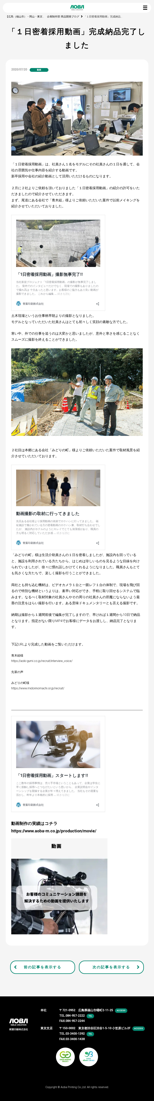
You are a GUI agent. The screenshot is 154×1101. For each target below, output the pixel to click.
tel (90, 1016)
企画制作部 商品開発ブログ (63, 16)
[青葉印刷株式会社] (18, 1022)
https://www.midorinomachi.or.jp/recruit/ (37, 688)
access (121, 1010)
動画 (39, 70)
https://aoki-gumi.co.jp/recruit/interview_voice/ (41, 661)
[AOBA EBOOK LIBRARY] (88, 1054)
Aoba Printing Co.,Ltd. (73, 1087)
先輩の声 (17, 672)
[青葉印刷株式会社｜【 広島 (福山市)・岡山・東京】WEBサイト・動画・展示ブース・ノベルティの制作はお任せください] (77, 7)
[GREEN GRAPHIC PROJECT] (65, 1054)
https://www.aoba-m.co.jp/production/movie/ (53, 830)
